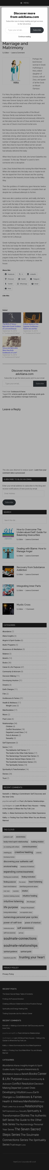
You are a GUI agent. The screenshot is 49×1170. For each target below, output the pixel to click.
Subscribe (37, 30)
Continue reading (24, 37)
